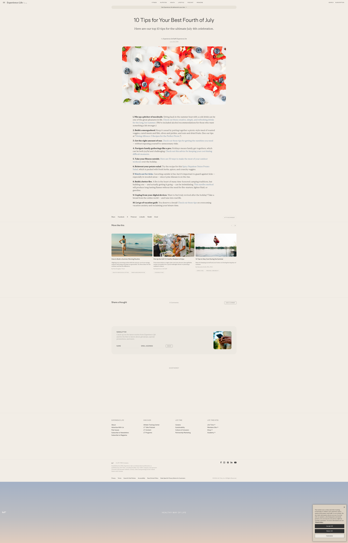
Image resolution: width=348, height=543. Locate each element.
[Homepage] (17, 3)
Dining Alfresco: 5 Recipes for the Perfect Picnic (158, 136)
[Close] (344, 507)
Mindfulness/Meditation (138, 272)
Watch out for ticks (143, 174)
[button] (4, 2)
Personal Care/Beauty (212, 270)
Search (331, 2)
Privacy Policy (319, 522)
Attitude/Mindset (229, 217)
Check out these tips (187, 203)
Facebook (121, 217)
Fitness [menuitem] (154, 2)
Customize (329, 536)
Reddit (150, 217)
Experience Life (182, 39)
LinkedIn (142, 217)
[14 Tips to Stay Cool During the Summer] (216, 251)
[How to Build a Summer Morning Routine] (131, 252)
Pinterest (134, 217)
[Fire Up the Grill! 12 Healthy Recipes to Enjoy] (174, 252)
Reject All (330, 531)
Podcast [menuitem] (190, 2)
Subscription (339, 2)
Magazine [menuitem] (200, 2)
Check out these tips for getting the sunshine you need (188, 141)
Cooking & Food (159, 272)
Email (156, 217)
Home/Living (200, 270)
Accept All (329, 526)
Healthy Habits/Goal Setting (121, 272)
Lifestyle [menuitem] (181, 2)
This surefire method (204, 184)
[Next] (235, 225)
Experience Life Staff (169, 39)
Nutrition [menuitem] (163, 2)
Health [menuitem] (172, 2)
